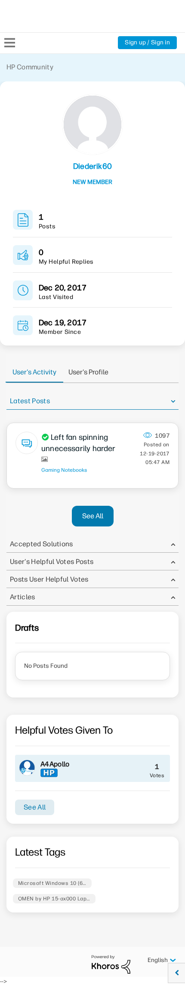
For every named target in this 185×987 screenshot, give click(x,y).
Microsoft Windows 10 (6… (52, 883)
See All (92, 516)
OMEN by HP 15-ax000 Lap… (54, 899)
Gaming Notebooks (64, 470)
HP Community (29, 67)
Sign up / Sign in (147, 42)
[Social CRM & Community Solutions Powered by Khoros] (111, 964)
